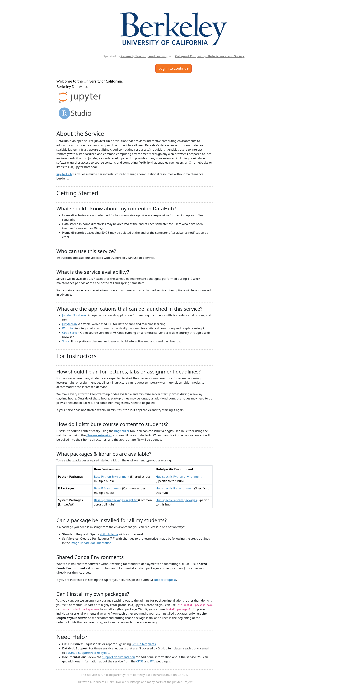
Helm (111, 682)
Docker (120, 682)
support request (165, 580)
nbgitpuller (121, 431)
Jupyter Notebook (74, 315)
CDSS (139, 661)
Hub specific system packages (176, 500)
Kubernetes (98, 682)
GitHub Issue (109, 534)
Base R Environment (107, 488)
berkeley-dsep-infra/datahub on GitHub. (160, 675)
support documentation (118, 657)
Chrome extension (99, 435)
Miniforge (133, 682)
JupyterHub (64, 174)
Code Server (70, 333)
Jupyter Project (182, 682)
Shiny (66, 341)
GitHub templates (144, 644)
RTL (152, 661)
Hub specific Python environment (179, 477)
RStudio (67, 328)
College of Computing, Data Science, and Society (210, 56)
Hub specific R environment (175, 488)
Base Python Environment (111, 477)
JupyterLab (69, 324)
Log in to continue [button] (173, 68)
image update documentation (91, 543)
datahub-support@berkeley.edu (87, 653)
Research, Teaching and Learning (144, 56)
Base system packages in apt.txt (116, 500)
